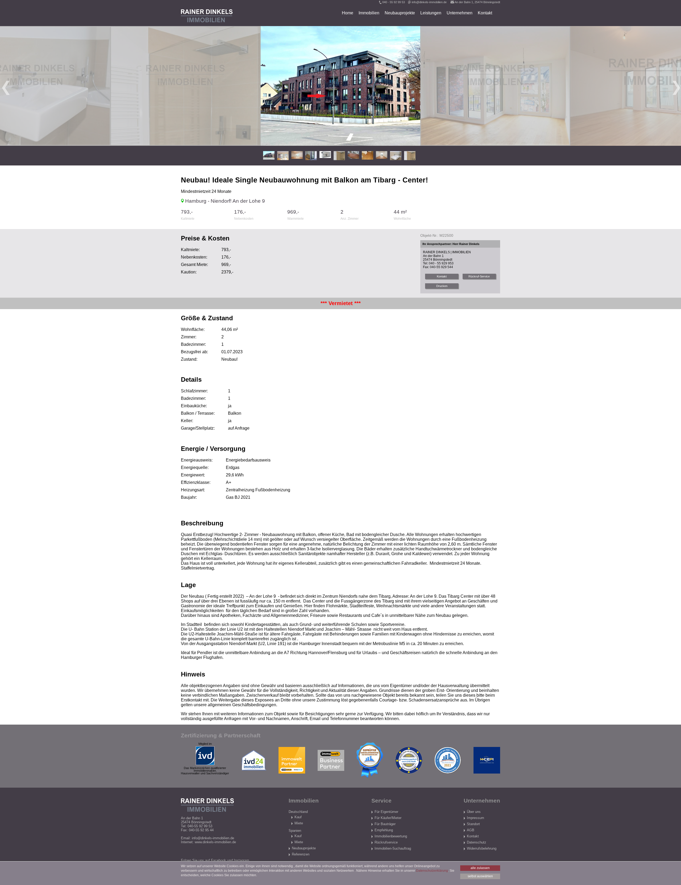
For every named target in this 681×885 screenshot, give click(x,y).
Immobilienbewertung (391, 836)
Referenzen (300, 854)
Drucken (441, 286)
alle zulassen (480, 868)
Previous (5, 86)
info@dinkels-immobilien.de (429, 2)
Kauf (298, 817)
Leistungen (430, 13)
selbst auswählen (480, 876)
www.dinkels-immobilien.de (215, 842)
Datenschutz (476, 842)
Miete (298, 823)
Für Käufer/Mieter (388, 818)
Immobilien (369, 13)
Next (675, 86)
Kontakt (485, 13)
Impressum (475, 818)
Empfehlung (384, 830)
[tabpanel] (340, 86)
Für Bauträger (385, 824)
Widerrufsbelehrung (481, 848)
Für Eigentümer (386, 812)
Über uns (474, 812)
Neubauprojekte (400, 13)
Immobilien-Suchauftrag (393, 848)
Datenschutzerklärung (432, 870)
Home (347, 13)
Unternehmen (459, 13)
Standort (473, 824)
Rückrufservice (386, 842)
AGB (470, 830)
